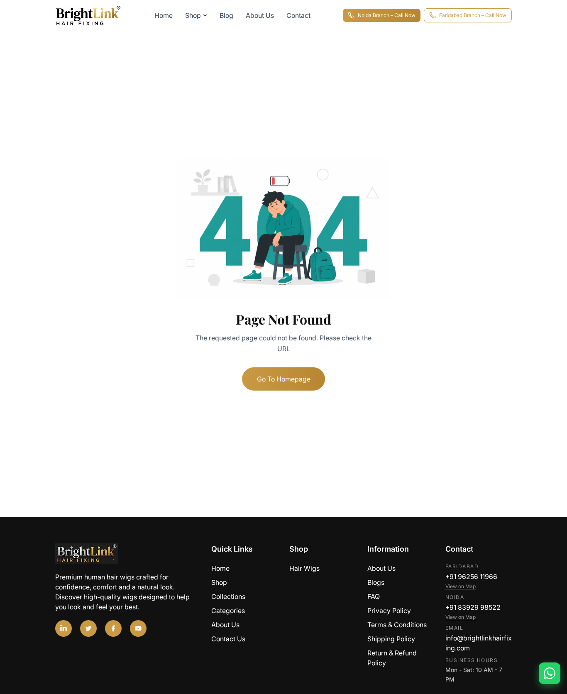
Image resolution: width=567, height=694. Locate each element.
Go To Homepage (283, 379)
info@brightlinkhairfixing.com (478, 643)
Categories (228, 610)
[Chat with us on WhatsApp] (549, 673)
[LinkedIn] (63, 628)
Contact (298, 15)
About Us (260, 15)
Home (163, 15)
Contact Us (228, 639)
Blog (226, 15)
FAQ (373, 596)
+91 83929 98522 (473, 607)
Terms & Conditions (397, 625)
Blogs (375, 582)
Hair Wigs (304, 568)
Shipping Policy (391, 639)
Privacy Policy (389, 610)
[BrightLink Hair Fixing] (127, 553)
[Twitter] (88, 628)
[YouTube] (138, 628)
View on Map (460, 586)
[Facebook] (113, 628)
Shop (193, 15)
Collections (228, 596)
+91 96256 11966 (471, 576)
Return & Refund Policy (392, 658)
